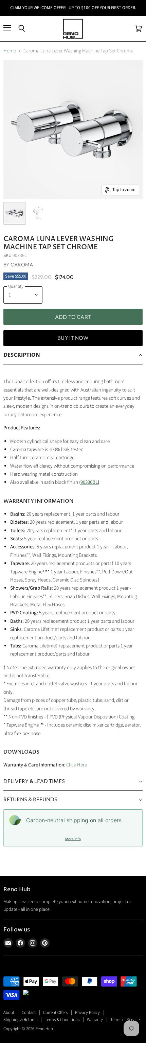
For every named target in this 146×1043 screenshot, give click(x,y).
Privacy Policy (87, 1013)
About (8, 1013)
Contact (29, 1013)
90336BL (89, 482)
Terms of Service (125, 1020)
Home (9, 51)
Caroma (22, 264)
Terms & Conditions (62, 1020)
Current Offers (55, 1013)
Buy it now (73, 337)
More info (73, 839)
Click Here (76, 764)
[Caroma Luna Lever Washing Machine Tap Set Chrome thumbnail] (14, 213)
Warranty (95, 1020)
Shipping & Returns (20, 1020)
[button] (73, 355)
